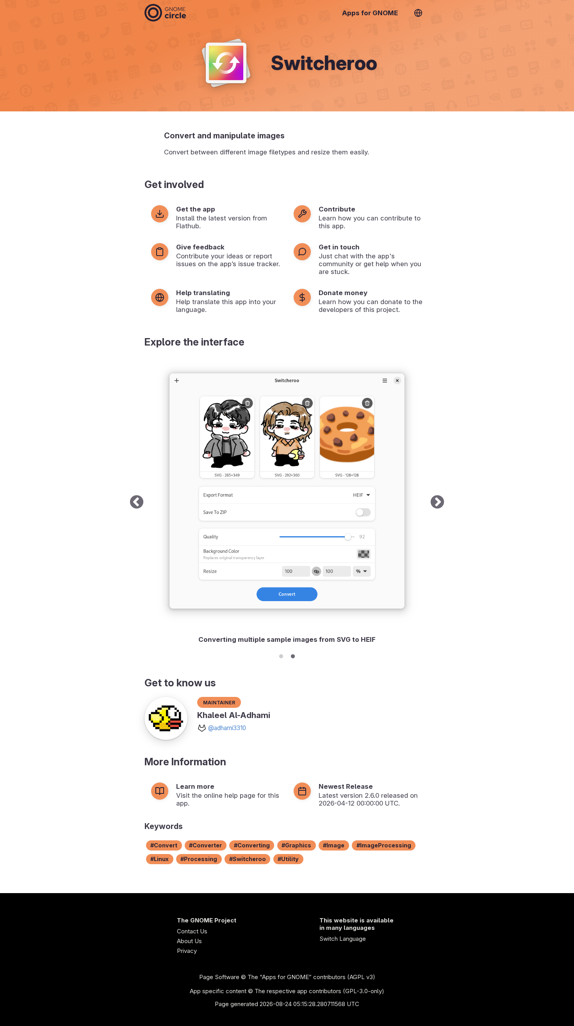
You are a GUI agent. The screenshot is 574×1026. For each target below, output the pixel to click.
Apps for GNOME (370, 13)
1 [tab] (281, 655)
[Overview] (165, 12)
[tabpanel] (287, 502)
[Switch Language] (418, 13)
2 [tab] (293, 655)
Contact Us (192, 931)
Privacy (187, 950)
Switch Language (342, 938)
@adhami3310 (227, 728)
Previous (136, 502)
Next (437, 502)
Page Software (219, 977)
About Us (189, 941)
